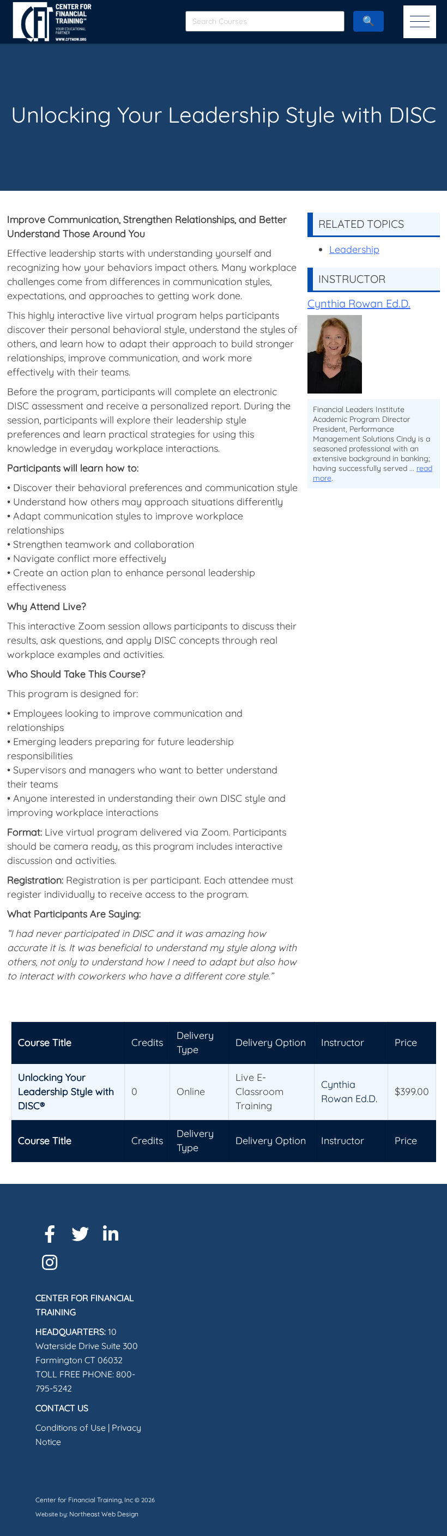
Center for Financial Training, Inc (84, 1500)
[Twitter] (80, 1234)
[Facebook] (50, 1234)
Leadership (354, 249)
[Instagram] (50, 1262)
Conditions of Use (70, 1427)
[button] (419, 21)
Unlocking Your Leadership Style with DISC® (66, 1091)
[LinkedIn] (111, 1234)
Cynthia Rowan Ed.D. (358, 303)
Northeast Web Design (103, 1514)
